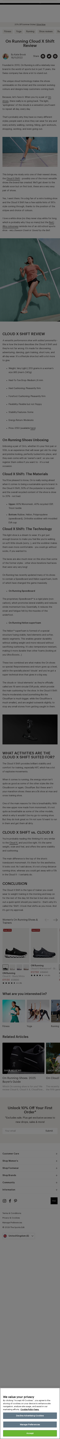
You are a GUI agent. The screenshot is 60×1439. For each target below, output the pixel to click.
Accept (30, 1433)
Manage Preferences (30, 1425)
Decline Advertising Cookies (30, 1416)
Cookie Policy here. (29, 1409)
